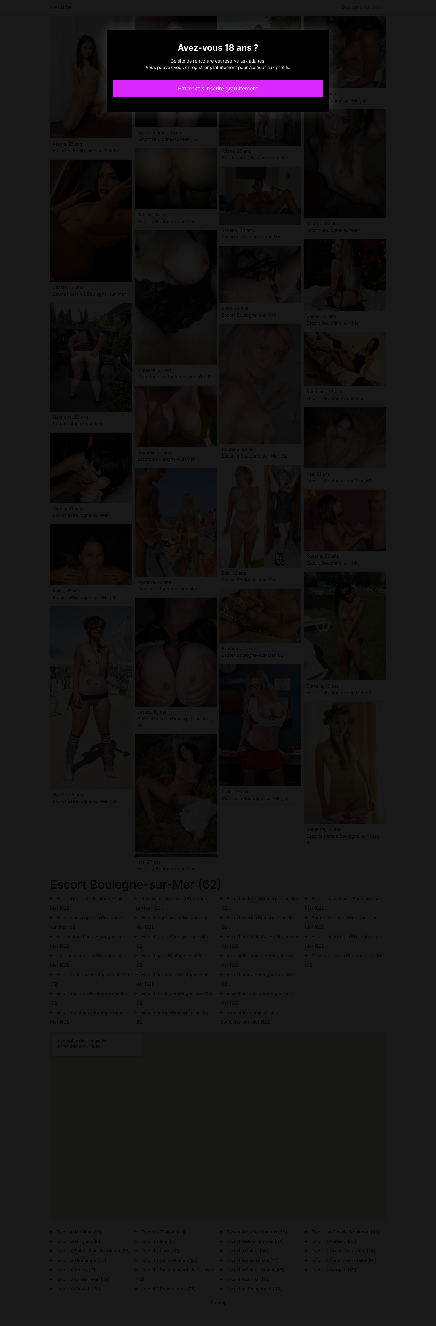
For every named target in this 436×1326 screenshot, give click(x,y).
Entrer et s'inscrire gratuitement (218, 88)
